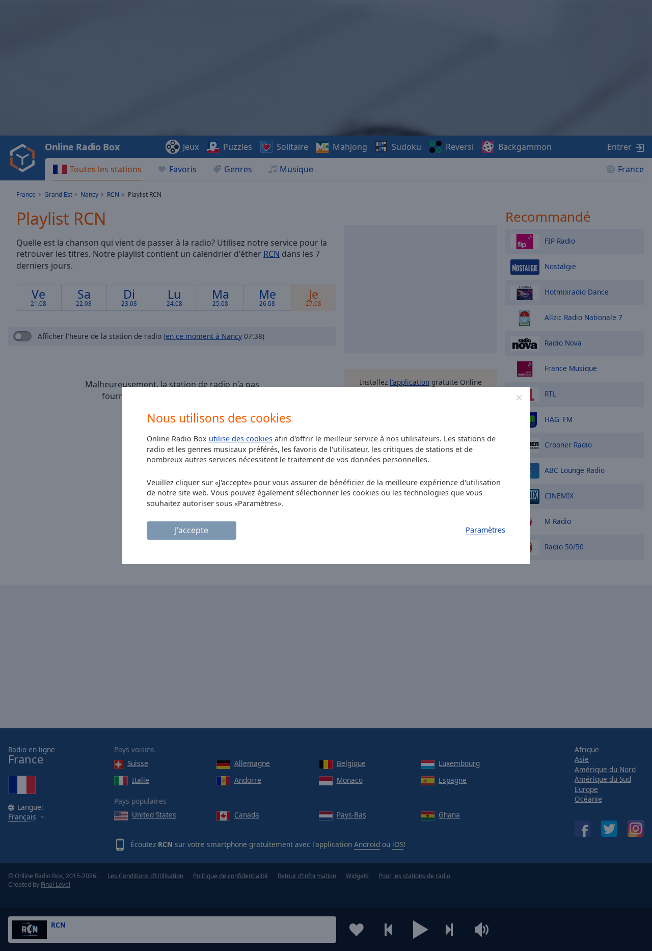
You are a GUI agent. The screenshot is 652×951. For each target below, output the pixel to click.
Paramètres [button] (485, 530)
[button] (519, 397)
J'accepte (191, 530)
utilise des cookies (241, 438)
